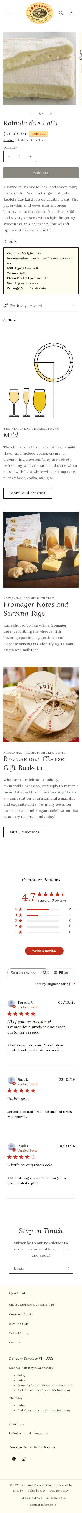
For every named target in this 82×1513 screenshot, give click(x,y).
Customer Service (21, 1314)
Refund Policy (19, 1333)
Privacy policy (59, 1490)
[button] (9, 13)
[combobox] (55, 984)
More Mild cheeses (27, 493)
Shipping (8, 139)
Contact (14, 1342)
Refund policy (36, 1490)
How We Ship (18, 1323)
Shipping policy (56, 1497)
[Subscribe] (68, 1268)
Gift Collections (25, 832)
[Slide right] (51, 114)
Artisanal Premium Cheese (38, 1485)
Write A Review (44, 951)
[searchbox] (24, 972)
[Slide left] (31, 114)
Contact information (43, 1504)
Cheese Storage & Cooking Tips (31, 1304)
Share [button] (13, 320)
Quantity (10, 147)
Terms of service (31, 1497)
